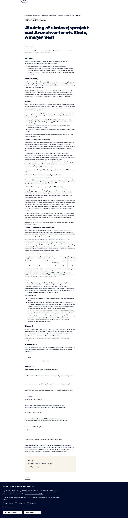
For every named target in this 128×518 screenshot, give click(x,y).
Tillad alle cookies (30, 512)
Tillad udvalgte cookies (10, 512)
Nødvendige (9, 503)
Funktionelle (21, 503)
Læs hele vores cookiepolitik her (34, 494)
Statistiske (33, 503)
